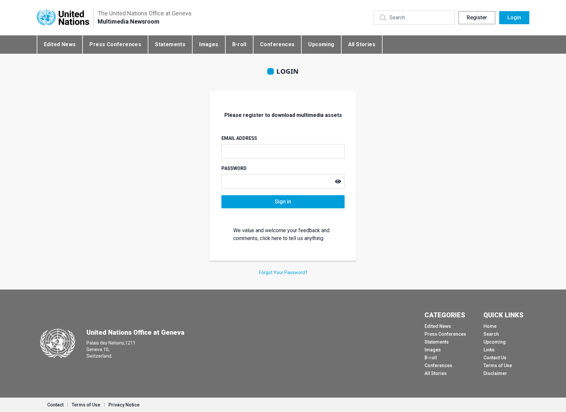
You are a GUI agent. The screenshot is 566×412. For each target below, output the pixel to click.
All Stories (361, 44)
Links (489, 349)
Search (491, 334)
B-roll (239, 44)
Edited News (60, 44)
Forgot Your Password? (283, 272)
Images (208, 44)
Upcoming (321, 44)
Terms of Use (497, 365)
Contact (55, 404)
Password (234, 168)
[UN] (63, 18)
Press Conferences (115, 44)
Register (477, 17)
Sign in (283, 201)
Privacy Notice (124, 404)
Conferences (277, 44)
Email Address (239, 138)
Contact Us (494, 357)
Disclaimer (495, 373)
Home (490, 326)
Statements (170, 44)
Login (514, 17)
